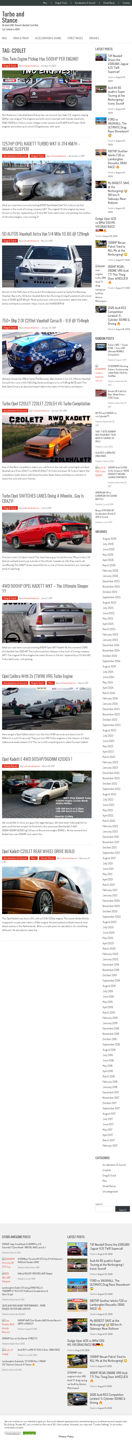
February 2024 (110, 698)
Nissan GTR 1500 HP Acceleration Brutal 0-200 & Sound (105, 513)
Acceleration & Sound (85, 3)
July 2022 (108, 799)
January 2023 (110, 767)
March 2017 (109, 1140)
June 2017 (108, 1124)
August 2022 (109, 794)
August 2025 (109, 602)
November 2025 (111, 586)
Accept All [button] (29, 1434)
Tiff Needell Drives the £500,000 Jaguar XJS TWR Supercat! (118, 64)
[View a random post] (124, 38)
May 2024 (108, 682)
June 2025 (108, 613)
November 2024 (111, 650)
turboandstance (30, 65)
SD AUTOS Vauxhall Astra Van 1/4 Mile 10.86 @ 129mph (45, 233)
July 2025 (108, 608)
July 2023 (108, 735)
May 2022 (108, 810)
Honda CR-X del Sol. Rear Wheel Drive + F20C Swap (117, 394)
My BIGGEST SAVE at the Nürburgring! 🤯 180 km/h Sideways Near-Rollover (118, 193)
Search (99, 1204)
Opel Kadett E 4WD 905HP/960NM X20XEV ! (37, 759)
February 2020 (110, 954)
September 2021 (111, 852)
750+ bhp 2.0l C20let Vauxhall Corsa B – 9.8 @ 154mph (45, 320)
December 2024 (111, 645)
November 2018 (111, 1033)
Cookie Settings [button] (12, 1434)
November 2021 (111, 842)
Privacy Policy (66, 1436)
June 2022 (108, 805)
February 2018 (110, 1081)
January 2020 (110, 959)
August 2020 (109, 922)
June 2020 (108, 932)
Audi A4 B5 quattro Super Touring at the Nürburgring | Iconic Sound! (116, 95)
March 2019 (109, 1012)
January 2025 (110, 639)
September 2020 (112, 916)
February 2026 (110, 570)
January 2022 (110, 831)
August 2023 (109, 730)
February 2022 (110, 826)
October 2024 (110, 655)
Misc (45, 3)
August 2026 (109, 538)
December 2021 (111, 836)
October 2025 (110, 592)
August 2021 (109, 858)
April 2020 (108, 943)
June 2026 (108, 549)
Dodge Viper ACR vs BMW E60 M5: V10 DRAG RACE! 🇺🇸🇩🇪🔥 (105, 224)
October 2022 (110, 783)
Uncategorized (110, 1191)
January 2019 (110, 1023)
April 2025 (108, 624)
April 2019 (108, 1007)
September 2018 (111, 1044)
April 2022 (108, 815)
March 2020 (109, 948)
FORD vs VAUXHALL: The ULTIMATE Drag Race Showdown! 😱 (118, 127)
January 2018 (110, 1087)
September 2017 (111, 1108)
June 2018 (108, 1060)
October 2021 (110, 847)
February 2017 (110, 1145)
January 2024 (110, 703)
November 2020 (111, 906)
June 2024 (108, 677)
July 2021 (108, 863)
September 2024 (111, 661)
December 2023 (111, 709)
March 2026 (109, 565)
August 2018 (109, 1049)
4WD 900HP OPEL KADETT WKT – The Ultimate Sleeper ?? (45, 588)
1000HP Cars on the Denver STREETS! (19, 1338)
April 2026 (108, 560)
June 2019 (108, 996)
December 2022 (111, 773)
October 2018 (110, 1039)
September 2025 (111, 597)
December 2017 (111, 1092)
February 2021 (110, 890)
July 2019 (108, 991)
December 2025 (111, 581)
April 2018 (108, 1071)
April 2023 (108, 751)
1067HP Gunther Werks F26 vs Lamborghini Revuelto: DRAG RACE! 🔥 (118, 159)
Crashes (126, 3)
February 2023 (110, 762)
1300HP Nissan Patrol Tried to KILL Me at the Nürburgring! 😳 (118, 248)
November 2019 (111, 970)
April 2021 (108, 879)
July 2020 (108, 927)
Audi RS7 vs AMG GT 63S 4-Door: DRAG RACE (39, 1349)
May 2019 (108, 1002)
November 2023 (111, 714)
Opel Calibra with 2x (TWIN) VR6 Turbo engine (37, 676)
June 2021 (108, 868)
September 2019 (111, 980)
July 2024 (108, 671)
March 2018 (109, 1076)
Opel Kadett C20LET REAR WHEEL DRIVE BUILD (38, 851)
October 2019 (110, 975)
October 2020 (110, 911)
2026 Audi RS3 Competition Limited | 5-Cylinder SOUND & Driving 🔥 (119, 315)
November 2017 (111, 1097)
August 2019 (109, 986)
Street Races (109, 3)
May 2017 (107, 1129)
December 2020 (111, 900)
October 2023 (110, 719)
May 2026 (108, 554)
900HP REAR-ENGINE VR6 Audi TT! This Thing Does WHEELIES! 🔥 (118, 274)
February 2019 (110, 1017)
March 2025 (109, 629)
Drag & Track (61, 3)
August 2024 (109, 666)
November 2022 (111, 778)
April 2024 (108, 687)
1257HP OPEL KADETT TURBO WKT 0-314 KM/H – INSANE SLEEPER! (41, 146)
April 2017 (108, 1135)
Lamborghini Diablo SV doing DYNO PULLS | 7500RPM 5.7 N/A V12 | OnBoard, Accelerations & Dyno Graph (25, 1291)
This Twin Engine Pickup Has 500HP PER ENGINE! (40, 58)
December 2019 (111, 964)
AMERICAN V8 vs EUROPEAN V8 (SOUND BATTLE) (106, 495)
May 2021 (107, 874)
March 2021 (109, 884)
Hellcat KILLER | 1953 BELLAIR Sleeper (35, 1273)
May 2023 (108, 746)
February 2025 (110, 634)
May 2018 (108, 1065)
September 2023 (111, 725)
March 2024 (109, 693)
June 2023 (108, 741)
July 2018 (108, 1055)
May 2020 (108, 938)
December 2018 (111, 1028)
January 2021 (110, 895)
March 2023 (109, 757)
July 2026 (108, 544)
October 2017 (110, 1103)
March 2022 (109, 821)
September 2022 (111, 789)
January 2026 (110, 576)
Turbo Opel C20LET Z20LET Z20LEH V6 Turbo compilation (46, 403)
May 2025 (108, 618)
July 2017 (108, 1119)
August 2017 (109, 1113)
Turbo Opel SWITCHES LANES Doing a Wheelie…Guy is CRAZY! (43, 498)
